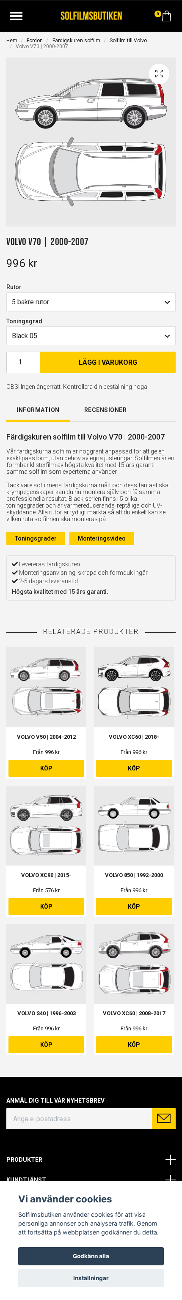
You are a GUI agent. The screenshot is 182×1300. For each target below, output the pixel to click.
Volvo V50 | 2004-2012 (46, 737)
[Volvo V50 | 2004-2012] (46, 687)
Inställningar (91, 1278)
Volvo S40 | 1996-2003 (46, 1013)
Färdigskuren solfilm (76, 41)
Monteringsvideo (102, 538)
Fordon (35, 41)
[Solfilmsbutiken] (91, 15)
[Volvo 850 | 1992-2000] (134, 826)
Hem (11, 41)
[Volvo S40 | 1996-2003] (46, 964)
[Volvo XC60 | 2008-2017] (134, 964)
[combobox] (91, 301)
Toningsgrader (36, 538)
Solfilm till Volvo (128, 41)
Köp (46, 768)
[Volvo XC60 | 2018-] (134, 687)
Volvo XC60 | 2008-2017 (134, 1013)
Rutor (14, 287)
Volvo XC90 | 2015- (46, 875)
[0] (166, 18)
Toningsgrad (24, 321)
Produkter (24, 1159)
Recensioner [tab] (105, 410)
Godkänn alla (91, 1256)
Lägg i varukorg (108, 362)
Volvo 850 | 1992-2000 (134, 875)
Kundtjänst (26, 1180)
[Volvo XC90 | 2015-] (46, 826)
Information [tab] (38, 410)
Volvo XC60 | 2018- (134, 737)
